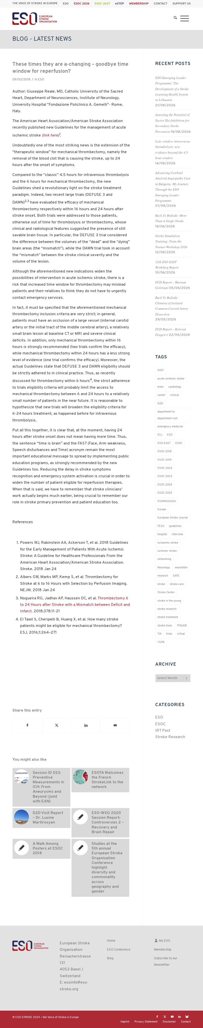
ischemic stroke (167, 551)
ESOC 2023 (164, 476)
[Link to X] (164, 1017)
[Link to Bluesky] (187, 1017)
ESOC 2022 (164, 468)
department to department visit (167, 415)
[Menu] (184, 18)
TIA (159, 634)
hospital (162, 534)
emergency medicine (170, 426)
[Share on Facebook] (27, 725)
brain (160, 387)
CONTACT (160, 3)
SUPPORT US (182, 3)
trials (169, 634)
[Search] (175, 18)
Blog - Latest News (42, 39)
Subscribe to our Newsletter (165, 961)
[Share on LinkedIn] (86, 725)
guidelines (175, 526)
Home (111, 940)
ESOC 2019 (164, 460)
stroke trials (164, 625)
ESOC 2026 (81, 3)
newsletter (181, 567)
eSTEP (119, 3)
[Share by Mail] (115, 725)
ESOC (178, 443)
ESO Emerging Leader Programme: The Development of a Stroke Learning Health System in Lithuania (172, 88)
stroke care (177, 584)
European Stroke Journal (172, 517)
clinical (174, 395)
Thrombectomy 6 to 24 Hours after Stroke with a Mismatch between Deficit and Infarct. (75, 605)
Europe (161, 509)
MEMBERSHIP (139, 3)
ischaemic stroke (167, 543)
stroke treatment (167, 617)
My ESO (164, 940)
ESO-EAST (164, 443)
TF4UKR (182, 625)
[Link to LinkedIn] (179, 1017)
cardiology (174, 387)
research (162, 576)
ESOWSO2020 (166, 501)
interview (177, 534)
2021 (160, 370)
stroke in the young (169, 601)
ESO (66, 3)
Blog (110, 958)
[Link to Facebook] (157, 1017)
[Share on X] (56, 725)
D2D (160, 403)
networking (164, 559)
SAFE (176, 576)
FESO (160, 526)
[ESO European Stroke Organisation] (35, 18)
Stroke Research (170, 737)
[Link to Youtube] (172, 1017)
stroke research (167, 609)
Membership (162, 949)
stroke (161, 584)
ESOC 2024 (164, 484)
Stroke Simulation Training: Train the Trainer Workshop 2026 (171, 241)
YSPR (160, 642)
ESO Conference (118, 949)
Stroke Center (166, 592)
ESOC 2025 (164, 493)
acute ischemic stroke (170, 378)
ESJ (159, 435)
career (161, 395)
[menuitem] (65, 3)
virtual (181, 634)
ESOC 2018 (164, 451)
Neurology (163, 567)
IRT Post (162, 731)
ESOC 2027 (102, 3)
